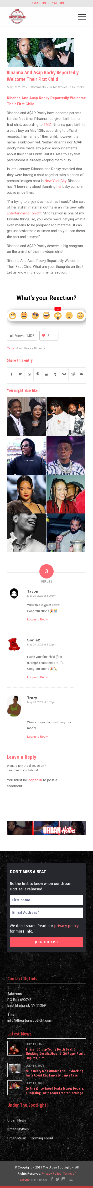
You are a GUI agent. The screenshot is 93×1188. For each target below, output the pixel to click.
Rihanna (39, 348)
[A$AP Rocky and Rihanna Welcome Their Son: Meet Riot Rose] (26, 416)
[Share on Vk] (64, 374)
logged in (35, 780)
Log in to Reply (37, 619)
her (59, 186)
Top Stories (60, 87)
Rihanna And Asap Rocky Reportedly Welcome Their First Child (43, 75)
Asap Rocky (24, 348)
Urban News (16, 1120)
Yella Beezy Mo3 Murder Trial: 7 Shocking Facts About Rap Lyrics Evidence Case (54, 1073)
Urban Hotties (18, 1129)
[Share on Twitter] (20, 374)
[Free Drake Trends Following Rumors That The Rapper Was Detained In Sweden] (65, 532)
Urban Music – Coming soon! (30, 1138)
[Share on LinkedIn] (46, 374)
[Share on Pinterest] (38, 374)
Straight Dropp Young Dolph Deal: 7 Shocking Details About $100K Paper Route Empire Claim (55, 1053)
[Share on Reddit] (73, 374)
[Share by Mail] (81, 374)
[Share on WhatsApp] (29, 374)
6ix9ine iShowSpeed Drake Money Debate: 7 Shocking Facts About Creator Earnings (55, 1090)
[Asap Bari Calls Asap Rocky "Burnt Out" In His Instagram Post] (65, 416)
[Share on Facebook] (11, 374)
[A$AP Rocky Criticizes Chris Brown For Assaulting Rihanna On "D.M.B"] (26, 532)
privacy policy (66, 926)
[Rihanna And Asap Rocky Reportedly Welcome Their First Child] (40, 52)
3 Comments (37, 87)
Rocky (80, 87)
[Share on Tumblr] (55, 374)
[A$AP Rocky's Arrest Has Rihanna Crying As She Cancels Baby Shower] (65, 494)
